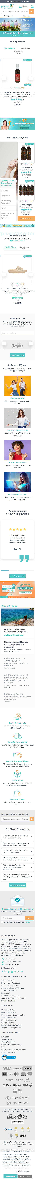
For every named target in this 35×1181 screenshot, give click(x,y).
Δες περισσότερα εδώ (17, 885)
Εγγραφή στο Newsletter (10, 996)
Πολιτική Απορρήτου (22, 1142)
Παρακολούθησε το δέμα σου (12, 988)
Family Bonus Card (8, 1012)
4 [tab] (30, 570)
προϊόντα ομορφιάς (8, 950)
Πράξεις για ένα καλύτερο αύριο (13, 1049)
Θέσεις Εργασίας (8, 1042)
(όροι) (28, 922)
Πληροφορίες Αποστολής (11, 983)
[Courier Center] (17, 1103)
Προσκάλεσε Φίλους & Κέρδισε (13, 1015)
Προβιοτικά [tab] (5, 195)
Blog (3, 1047)
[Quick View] (12, 88)
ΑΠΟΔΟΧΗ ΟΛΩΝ (10, 1176)
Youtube (12, 972)
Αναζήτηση (32, 819)
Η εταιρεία (5, 1037)
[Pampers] (17, 344)
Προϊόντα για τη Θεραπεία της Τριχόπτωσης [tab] (7, 183)
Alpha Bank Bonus (8, 1017)
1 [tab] (5, 570)
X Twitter (18, 972)
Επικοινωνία (5, 993)
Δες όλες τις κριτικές (17, 576)
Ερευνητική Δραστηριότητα (11, 1044)
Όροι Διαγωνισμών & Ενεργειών (13, 998)
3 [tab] (22, 570)
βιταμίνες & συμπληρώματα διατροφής (16, 948)
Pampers (29, 1111)
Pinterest (15, 972)
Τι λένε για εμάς (7, 1039)
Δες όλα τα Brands (17, 355)
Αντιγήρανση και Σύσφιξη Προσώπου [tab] (7, 216)
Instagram (5, 972)
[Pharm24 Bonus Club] (17, 225)
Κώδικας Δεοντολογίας (17, 1144)
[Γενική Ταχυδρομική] (16, 1097)
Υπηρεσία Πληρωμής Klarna (11, 1028)
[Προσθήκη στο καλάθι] (17, 88)
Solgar (26, 1109)
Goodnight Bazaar (18, 52)
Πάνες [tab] (3, 208)
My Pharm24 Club (8, 1010)
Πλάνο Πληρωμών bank (11, 1025)
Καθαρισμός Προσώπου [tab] (6, 202)
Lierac (14, 1109)
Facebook (2, 972)
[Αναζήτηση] (31, 11)
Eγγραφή (29, 918)
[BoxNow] (9, 1103)
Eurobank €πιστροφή (9, 1020)
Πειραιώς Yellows (7, 1022)
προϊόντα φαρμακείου (22, 946)
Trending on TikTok (24, 248)
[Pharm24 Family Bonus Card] (17, 590)
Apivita (20, 1109)
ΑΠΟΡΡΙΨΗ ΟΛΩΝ (25, 1176)
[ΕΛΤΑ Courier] (7, 1097)
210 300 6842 (10, 958)
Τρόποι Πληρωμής (8, 980)
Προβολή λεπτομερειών (22, 1171)
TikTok (8, 972)
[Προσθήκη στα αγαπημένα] (22, 88)
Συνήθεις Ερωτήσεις (9, 990)
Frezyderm (7, 1109)
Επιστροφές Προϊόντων (10, 985)
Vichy (23, 1111)
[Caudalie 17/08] (17, 24)
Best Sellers (25, 48)
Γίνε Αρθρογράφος (8, 1052)
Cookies (5, 1144)
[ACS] (26, 1103)
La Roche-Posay (14, 1111)
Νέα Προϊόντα (10, 247)
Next (32, 24)
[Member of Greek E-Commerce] (12, 1116)
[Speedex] (26, 1097)
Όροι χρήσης (9, 1142)
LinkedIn (22, 972)
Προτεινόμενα (9, 48)
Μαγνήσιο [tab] (5, 190)
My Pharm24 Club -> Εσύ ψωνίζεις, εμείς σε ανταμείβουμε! (17, 34)
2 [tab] (13, 570)
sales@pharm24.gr (12, 964)
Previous (3, 24)
